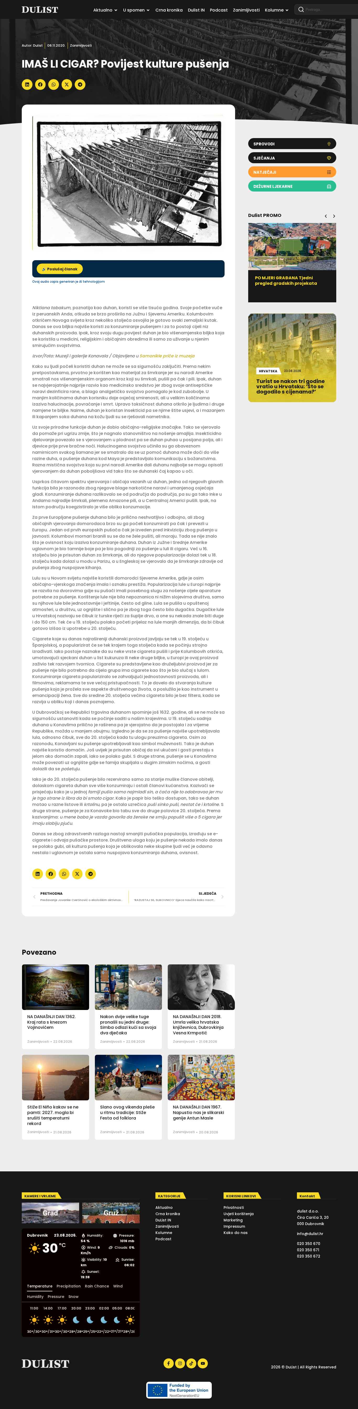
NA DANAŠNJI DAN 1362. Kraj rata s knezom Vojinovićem (51, 1022)
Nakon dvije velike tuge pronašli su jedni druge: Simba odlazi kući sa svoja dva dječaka (128, 1025)
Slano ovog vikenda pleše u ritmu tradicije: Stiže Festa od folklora (127, 1112)
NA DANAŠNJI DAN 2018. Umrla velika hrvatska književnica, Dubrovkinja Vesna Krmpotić (198, 1025)
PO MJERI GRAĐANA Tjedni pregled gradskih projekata (286, 280)
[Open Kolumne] (287, 10)
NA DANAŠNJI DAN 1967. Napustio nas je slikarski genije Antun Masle (198, 1112)
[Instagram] (180, 1363)
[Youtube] (203, 1363)
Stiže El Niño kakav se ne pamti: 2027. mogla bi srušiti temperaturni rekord (52, 1115)
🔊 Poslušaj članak (60, 269)
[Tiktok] (191, 1363)
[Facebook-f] (168, 1363)
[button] (27, 84)
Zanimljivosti (81, 45)
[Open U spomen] (148, 10)
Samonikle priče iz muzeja (166, 356)
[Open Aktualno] (116, 10)
